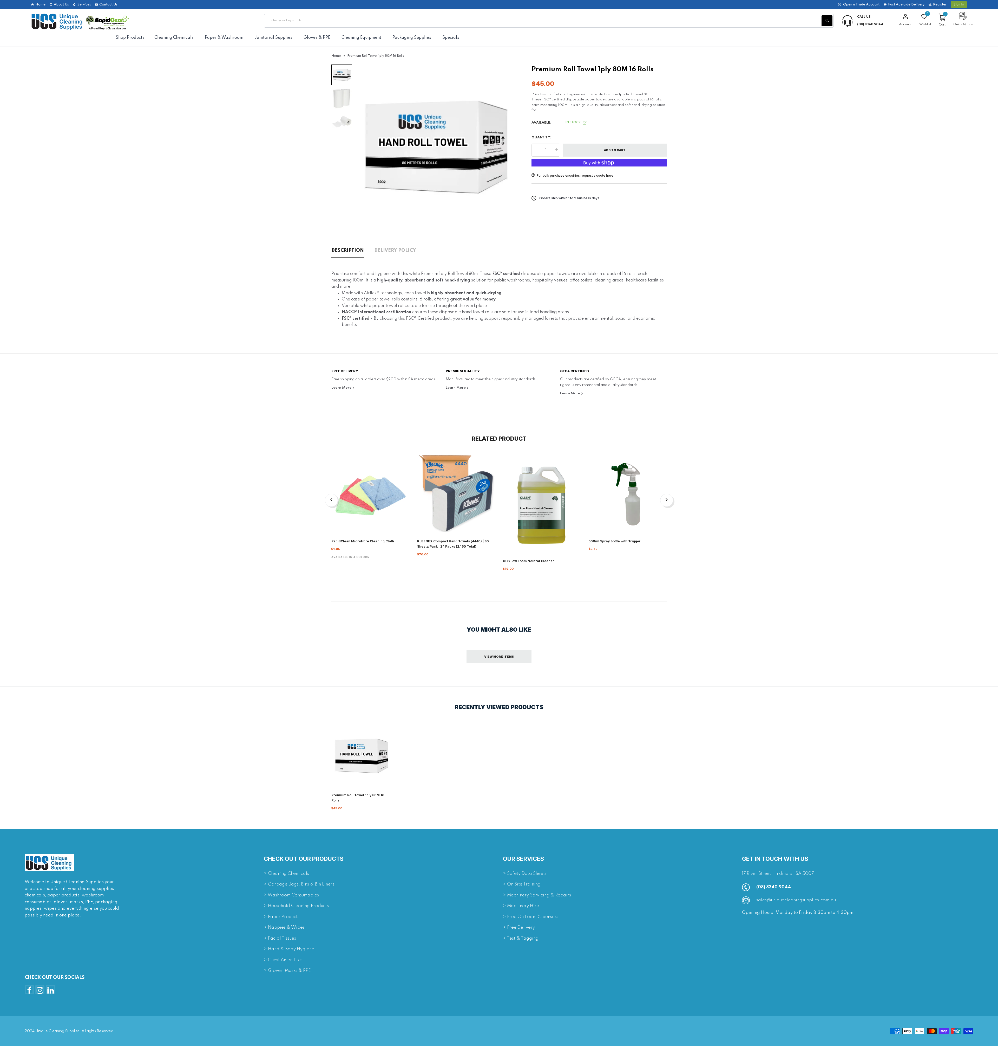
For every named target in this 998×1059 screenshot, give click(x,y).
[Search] (827, 20)
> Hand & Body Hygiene (289, 949)
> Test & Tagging (521, 938)
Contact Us (108, 4)
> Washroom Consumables (291, 895)
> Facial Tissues (280, 938)
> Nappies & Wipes (284, 927)
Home (40, 4)
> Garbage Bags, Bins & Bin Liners (299, 884)
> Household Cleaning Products (296, 906)
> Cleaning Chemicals (286, 873)
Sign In (958, 4)
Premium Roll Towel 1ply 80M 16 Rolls (357, 797)
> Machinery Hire (521, 906)
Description (347, 250)
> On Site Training (522, 884)
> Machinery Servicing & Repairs (537, 895)
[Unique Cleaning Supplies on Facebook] (29, 989)
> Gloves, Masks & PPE (287, 970)
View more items (499, 656)
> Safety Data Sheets (525, 873)
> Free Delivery (519, 927)
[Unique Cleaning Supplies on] (50, 989)
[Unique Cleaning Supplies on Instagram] (39, 989)
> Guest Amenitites (283, 960)
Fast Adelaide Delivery (906, 4)
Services (84, 4)
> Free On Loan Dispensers (530, 917)
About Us (61, 4)
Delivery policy (395, 250)
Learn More (341, 387)
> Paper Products (281, 917)
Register (940, 4)
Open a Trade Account (861, 4)
